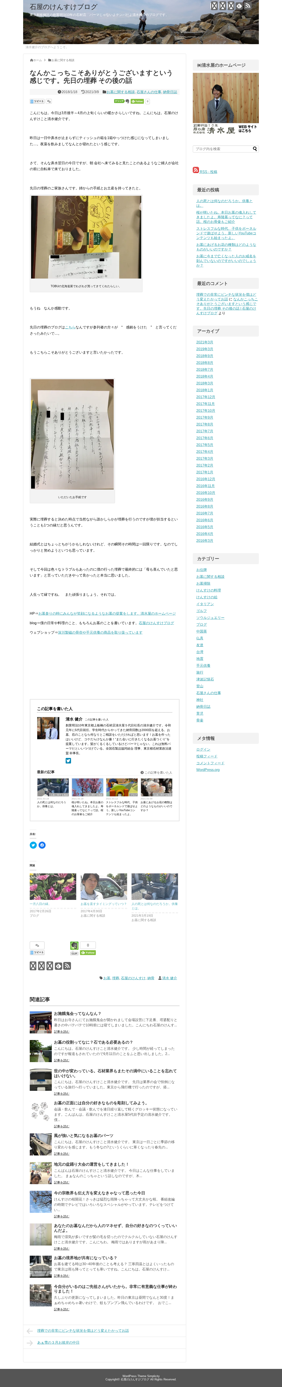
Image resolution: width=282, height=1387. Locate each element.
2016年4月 (204, 534)
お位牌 (201, 570)
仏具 (199, 638)
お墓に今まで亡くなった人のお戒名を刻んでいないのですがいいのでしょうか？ (226, 260)
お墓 (106, 978)
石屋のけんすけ (133, 978)
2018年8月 (204, 363)
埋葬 (115, 978)
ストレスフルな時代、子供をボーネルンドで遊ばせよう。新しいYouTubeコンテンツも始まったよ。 (122, 808)
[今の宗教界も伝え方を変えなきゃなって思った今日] (41, 1202)
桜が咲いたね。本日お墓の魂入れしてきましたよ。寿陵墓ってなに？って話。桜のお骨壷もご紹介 (87, 808)
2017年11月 (205, 404)
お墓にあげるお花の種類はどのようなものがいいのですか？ (156, 806)
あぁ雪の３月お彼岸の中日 (58, 1342)
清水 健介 (169, 978)
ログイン (203, 749)
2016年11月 (205, 486)
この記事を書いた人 (158, 772)
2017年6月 (204, 438)
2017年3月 (204, 458)
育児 (199, 713)
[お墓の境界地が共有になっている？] (41, 1267)
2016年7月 (204, 513)
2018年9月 (204, 356)
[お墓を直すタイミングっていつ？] (104, 886)
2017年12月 (205, 397)
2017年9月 (204, 417)
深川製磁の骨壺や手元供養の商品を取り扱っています (100, 632)
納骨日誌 (170, 92)
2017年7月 (204, 431)
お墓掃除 (203, 583)
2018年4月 (204, 376)
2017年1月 (204, 472)
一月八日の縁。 (40, 904)
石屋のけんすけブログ (64, 6)
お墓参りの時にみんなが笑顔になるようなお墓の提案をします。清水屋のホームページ (107, 613)
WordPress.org (208, 770)
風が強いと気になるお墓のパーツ (83, 1135)
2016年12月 (205, 479)
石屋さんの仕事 (149, 92)
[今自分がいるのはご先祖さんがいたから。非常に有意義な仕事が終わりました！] (41, 1295)
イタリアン (205, 604)
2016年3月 (204, 541)
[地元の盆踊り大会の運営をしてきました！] (41, 1173)
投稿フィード (206, 756)
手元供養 (203, 665)
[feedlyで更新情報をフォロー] (239, 7)
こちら (70, 327)
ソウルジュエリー (210, 618)
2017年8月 (204, 424)
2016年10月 (205, 493)
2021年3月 (204, 342)
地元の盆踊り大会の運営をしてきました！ (91, 1164)
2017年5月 (204, 445)
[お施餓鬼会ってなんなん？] (41, 1022)
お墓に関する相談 (121, 92)
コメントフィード (210, 763)
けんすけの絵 (206, 597)
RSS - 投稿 (208, 172)
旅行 (199, 672)
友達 (199, 645)
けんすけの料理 (208, 590)
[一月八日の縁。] (53, 886)
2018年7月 (204, 369)
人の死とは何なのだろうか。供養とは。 (51, 804)
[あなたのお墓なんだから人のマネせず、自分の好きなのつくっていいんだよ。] (41, 1234)
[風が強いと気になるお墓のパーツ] (41, 1144)
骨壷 (199, 720)
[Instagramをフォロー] (230, 7)
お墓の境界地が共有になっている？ (85, 1258)
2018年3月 (204, 383)
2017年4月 (204, 452)
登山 (199, 686)
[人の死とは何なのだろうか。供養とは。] (155, 886)
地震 (199, 659)
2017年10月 (205, 411)
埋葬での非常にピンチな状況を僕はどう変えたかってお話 (83, 1330)
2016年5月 (204, 527)
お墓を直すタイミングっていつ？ (104, 904)
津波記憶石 (205, 679)
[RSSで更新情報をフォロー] (247, 7)
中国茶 (201, 631)
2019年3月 (204, 349)
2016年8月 (204, 506)
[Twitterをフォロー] (214, 7)
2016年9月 (204, 499)
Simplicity (153, 1376)
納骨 (150, 978)
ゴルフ (201, 611)
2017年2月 (204, 465)
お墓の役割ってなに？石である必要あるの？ (93, 1042)
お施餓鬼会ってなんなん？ (78, 1013)
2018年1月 (204, 390)
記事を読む (61, 1031)
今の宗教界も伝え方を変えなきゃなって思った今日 (99, 1193)
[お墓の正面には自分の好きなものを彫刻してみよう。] (41, 1112)
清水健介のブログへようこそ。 (47, 47)
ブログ (133, 795)
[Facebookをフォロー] (222, 7)
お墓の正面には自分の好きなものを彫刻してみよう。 (101, 1103)
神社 (199, 700)
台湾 (199, 652)
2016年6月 (204, 520)
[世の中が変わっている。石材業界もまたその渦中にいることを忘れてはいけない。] (41, 1080)
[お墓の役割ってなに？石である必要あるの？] (41, 1051)
